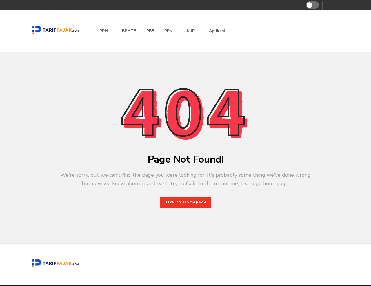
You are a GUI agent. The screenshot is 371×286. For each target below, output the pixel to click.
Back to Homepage (185, 202)
